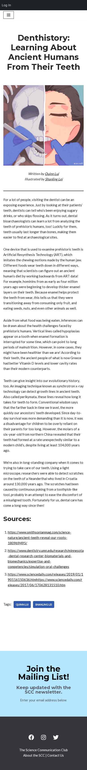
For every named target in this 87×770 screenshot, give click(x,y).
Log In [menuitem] (6, 5)
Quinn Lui (52, 174)
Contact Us (55, 755)
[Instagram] (43, 737)
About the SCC (34, 755)
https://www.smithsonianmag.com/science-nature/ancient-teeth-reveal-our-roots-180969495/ (39, 537)
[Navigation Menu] (8, 15)
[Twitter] (55, 737)
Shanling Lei (54, 179)
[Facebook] (31, 737)
